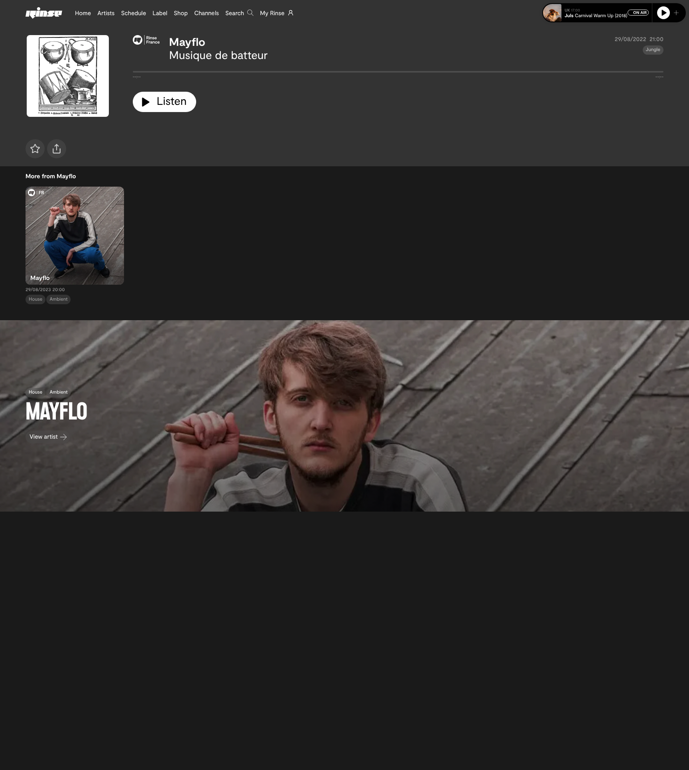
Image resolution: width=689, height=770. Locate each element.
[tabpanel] (398, 73)
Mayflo (187, 41)
